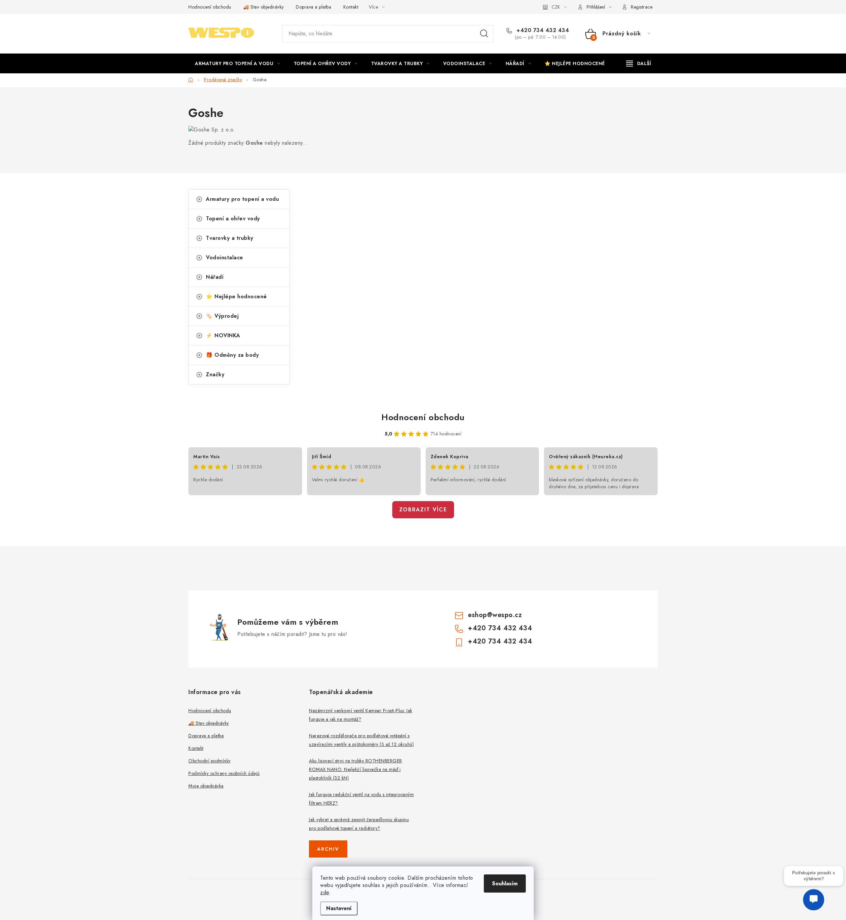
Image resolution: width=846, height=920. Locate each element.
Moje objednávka (206, 786)
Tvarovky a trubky (229, 238)
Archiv (328, 849)
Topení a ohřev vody (233, 218)
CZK (555, 7)
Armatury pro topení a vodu (242, 199)
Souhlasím (505, 883)
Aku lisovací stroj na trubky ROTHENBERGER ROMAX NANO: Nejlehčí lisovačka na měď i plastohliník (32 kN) (355, 769)
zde (324, 892)
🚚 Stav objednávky (263, 7)
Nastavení (339, 908)
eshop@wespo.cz (495, 615)
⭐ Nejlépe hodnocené (236, 296)
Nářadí (214, 277)
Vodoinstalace (224, 257)
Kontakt (351, 7)
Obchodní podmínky (209, 760)
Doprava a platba (313, 7)
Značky (215, 374)
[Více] (639, 63)
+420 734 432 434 (542, 30)
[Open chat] (813, 904)
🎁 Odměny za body (232, 355)
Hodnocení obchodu (209, 7)
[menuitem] (237, 63)
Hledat (484, 33)
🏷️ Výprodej (222, 316)
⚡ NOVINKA (223, 335)
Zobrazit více (423, 509)
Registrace (641, 7)
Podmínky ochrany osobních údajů (224, 773)
